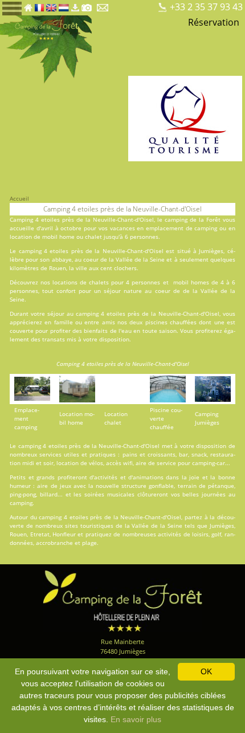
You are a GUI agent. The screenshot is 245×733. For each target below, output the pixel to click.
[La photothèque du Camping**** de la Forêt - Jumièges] (86, 4)
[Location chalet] (138, 4)
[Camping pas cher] (148, 4)
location (21, 237)
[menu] (12, 7)
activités (105, 477)
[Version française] (39, 4)
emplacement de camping (181, 228)
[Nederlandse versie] (64, 4)
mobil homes (191, 282)
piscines (156, 322)
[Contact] (103, 4)
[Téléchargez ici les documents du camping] (75, 4)
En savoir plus (136, 719)
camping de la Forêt (192, 219)
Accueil (19, 198)
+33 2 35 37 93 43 (206, 7)
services (50, 454)
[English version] (51, 4)
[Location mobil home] (128, 4)
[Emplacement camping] (118, 4)
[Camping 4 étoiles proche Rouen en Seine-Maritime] (46, 48)
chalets (99, 282)
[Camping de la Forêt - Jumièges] (122, 600)
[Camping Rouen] (157, 4)
